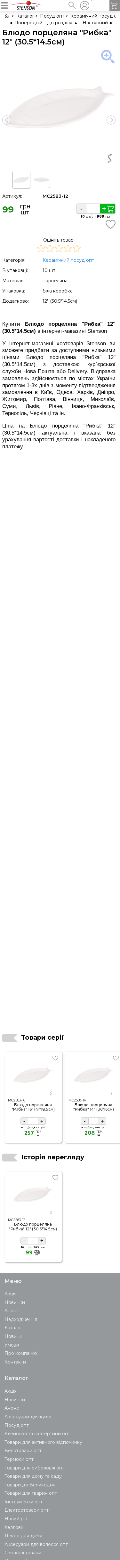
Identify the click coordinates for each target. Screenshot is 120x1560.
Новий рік (15, 1519)
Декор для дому (23, 1536)
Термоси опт (19, 1459)
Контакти (15, 1362)
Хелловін (14, 1527)
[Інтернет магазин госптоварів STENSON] (6, 16)
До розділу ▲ (62, 23)
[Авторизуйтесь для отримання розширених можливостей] (84, 5)
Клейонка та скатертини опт (37, 1433)
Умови (11, 1345)
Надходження (20, 1319)
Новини (13, 1336)
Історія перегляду (52, 1157)
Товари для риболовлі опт (34, 1468)
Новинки (14, 1302)
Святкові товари (22, 1553)
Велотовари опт (23, 1450)
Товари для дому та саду (33, 1476)
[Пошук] (72, 5)
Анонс (11, 1311)
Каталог (13, 1328)
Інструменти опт (23, 1502)
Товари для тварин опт (30, 1493)
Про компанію (20, 1353)
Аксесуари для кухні (27, 1417)
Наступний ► (98, 23)
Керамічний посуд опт (68, 260)
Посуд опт (16, 1425)
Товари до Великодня (29, 1485)
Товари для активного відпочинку (43, 1442)
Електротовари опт (26, 1510)
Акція (10, 1294)
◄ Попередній (26, 23)
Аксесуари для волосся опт (36, 1544)
